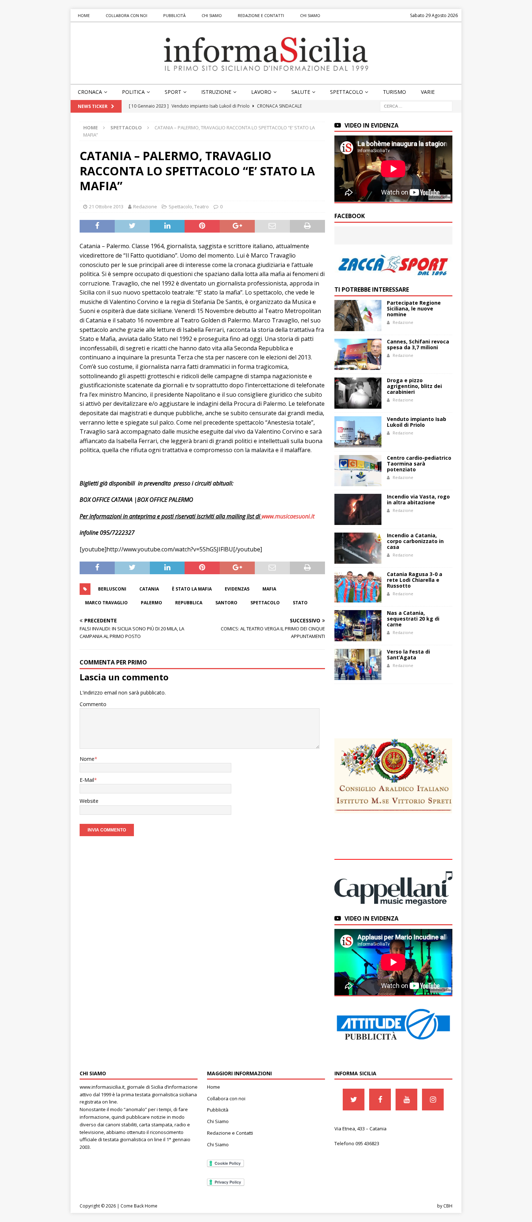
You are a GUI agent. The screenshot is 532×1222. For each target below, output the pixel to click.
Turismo (394, 91)
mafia (269, 589)
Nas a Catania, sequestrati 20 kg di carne (413, 618)
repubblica (188, 603)
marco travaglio (106, 603)
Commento (93, 704)
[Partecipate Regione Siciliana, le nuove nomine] (357, 315)
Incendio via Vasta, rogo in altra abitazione (418, 499)
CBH (447, 1206)
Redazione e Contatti (261, 15)
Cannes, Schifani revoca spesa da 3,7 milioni (418, 344)
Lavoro (261, 91)
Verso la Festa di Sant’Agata (408, 654)
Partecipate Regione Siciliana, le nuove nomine (414, 308)
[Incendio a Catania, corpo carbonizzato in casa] (357, 548)
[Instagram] (433, 1099)
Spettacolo (346, 91)
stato (300, 603)
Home (84, 15)
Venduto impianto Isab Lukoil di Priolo (416, 422)
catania (149, 589)
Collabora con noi (126, 15)
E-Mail (87, 779)
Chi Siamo (212, 15)
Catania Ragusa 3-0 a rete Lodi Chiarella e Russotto (414, 580)
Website (89, 800)
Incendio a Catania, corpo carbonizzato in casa (415, 541)
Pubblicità (174, 15)
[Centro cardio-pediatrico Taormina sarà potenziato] (357, 470)
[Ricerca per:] (416, 105)
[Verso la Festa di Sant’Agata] (357, 664)
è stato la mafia (192, 589)
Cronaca (90, 91)
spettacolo (265, 603)
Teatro (201, 206)
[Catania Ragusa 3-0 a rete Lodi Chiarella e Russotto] (357, 586)
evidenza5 (237, 589)
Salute (300, 91)
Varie (428, 91)
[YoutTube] (406, 1099)
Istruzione (216, 91)
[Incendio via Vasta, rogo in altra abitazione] (357, 509)
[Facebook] (380, 1099)
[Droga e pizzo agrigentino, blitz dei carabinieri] (357, 393)
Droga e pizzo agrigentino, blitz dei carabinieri (414, 386)
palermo (151, 603)
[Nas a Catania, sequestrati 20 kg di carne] (357, 625)
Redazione (145, 206)
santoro (226, 603)
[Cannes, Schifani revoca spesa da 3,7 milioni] (357, 354)
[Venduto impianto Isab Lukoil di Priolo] (357, 431)
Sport (173, 91)
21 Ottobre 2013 (106, 206)
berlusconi (112, 589)
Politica (133, 91)
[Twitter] (353, 1099)
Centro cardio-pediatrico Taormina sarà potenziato (419, 463)
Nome (87, 758)
